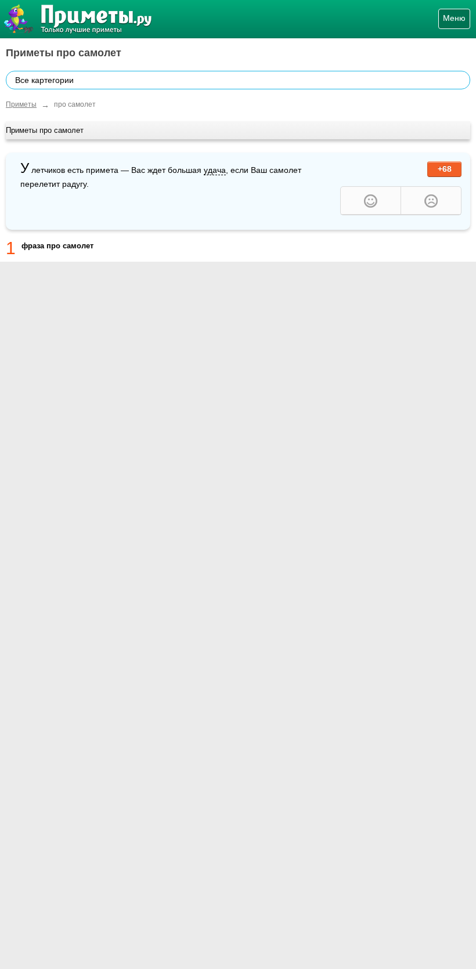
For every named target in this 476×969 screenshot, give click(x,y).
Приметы (21, 104)
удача (215, 170)
